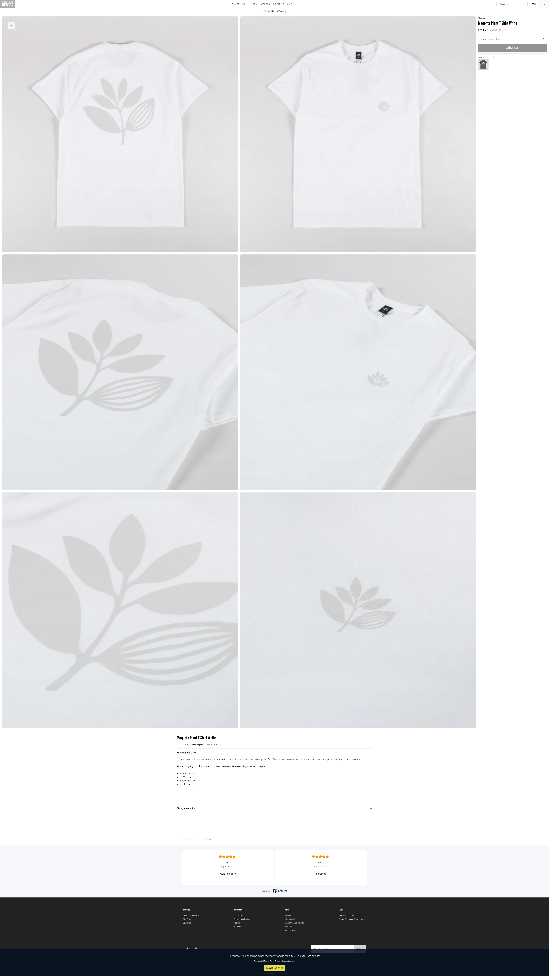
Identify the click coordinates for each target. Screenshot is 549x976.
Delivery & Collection (242, 919)
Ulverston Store (291, 919)
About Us (289, 915)
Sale (289, 4)
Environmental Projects (294, 922)
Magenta (481, 18)
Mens (255, 4)
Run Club (288, 926)
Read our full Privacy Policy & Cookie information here (274, 961)
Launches (187, 922)
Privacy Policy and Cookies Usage (352, 919)
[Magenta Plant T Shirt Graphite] (483, 64)
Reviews (237, 926)
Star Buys (187, 919)
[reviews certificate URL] (274, 890)
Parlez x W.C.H (239, 4)
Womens (265, 4)
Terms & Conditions (347, 915)
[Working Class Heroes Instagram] (196, 949)
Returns (237, 922)
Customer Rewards (191, 915)
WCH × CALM (290, 930)
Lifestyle (278, 4)
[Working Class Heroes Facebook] (187, 949)
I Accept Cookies (274, 967)
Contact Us (238, 915)
